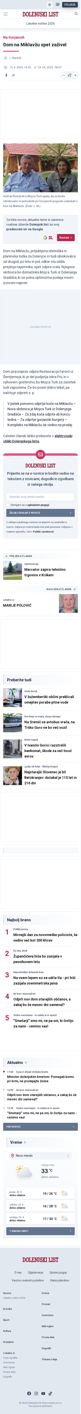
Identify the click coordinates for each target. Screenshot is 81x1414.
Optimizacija (31, 564)
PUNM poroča (20, 929)
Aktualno (15, 1062)
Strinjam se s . (30, 505)
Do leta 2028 (20, 951)
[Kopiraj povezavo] (13, 75)
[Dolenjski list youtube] (43, 1393)
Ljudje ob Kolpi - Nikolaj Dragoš (41, 766)
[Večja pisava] (75, 75)
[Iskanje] (76, 13)
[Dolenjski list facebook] (29, 1393)
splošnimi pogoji (38, 505)
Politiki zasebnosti (43, 531)
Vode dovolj (30, 691)
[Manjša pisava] (63, 75)
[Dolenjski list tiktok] (50, 1393)
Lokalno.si (8, 600)
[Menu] (5, 14)
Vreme (16, 1142)
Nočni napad (31, 740)
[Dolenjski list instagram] (36, 1393)
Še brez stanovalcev (24, 994)
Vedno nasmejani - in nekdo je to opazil (35, 1015)
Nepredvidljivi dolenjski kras (28, 972)
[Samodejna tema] (49, 5)
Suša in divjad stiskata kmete (32, 1072)
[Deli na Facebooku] (6, 75)
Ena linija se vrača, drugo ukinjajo (42, 716)
